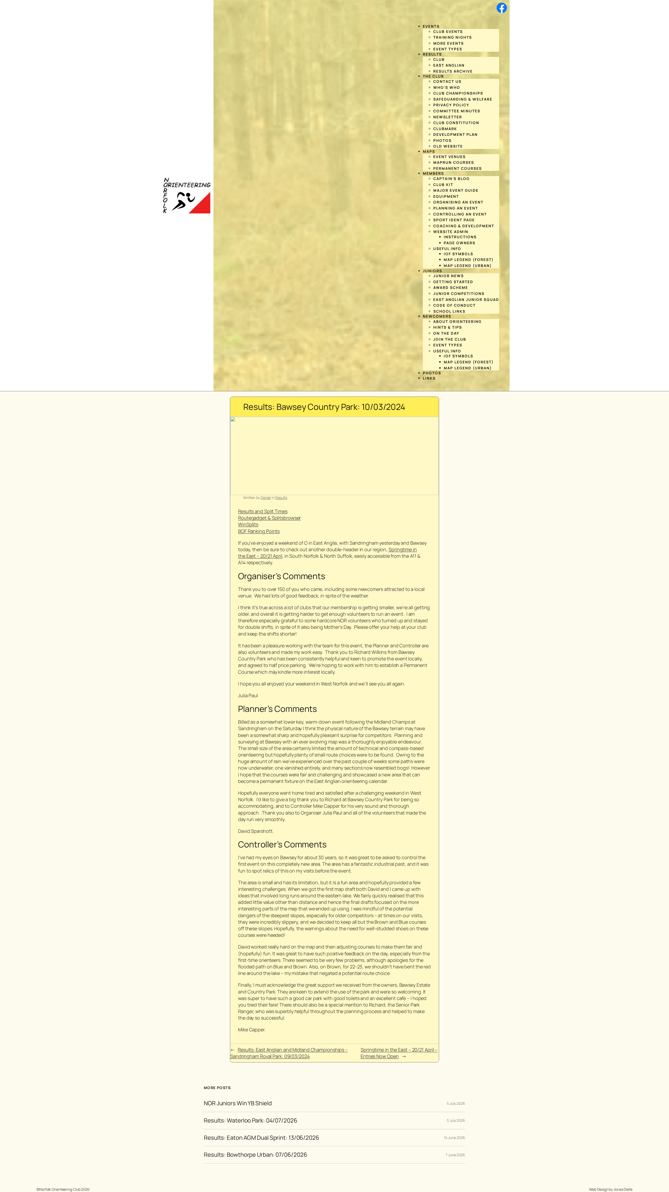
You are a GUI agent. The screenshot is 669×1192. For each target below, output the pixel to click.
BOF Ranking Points (259, 531)
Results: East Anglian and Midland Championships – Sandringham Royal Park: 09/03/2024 (289, 1052)
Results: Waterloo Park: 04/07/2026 (250, 1120)
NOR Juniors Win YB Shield (238, 1103)
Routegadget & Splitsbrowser (269, 518)
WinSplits (248, 524)
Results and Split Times (262, 511)
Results (281, 497)
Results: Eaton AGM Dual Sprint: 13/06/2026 (261, 1138)
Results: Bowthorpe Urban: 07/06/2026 (255, 1155)
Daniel (266, 497)
